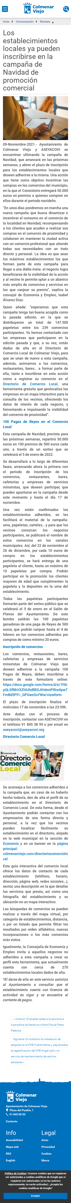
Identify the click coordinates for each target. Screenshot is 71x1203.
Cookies (46, 1153)
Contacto (11, 1121)
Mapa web (12, 1146)
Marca (45, 1160)
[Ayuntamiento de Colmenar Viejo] (38, 8)
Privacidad (48, 1146)
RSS (8, 1153)
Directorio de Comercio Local (30, 384)
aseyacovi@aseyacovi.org (23, 729)
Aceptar (35, 1195)
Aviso (44, 1140)
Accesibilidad (14, 1140)
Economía (11, 843)
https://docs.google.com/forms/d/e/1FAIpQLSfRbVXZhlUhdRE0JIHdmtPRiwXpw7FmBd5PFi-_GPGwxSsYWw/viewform (35, 689)
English (10, 1160)
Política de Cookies (15, 1173)
